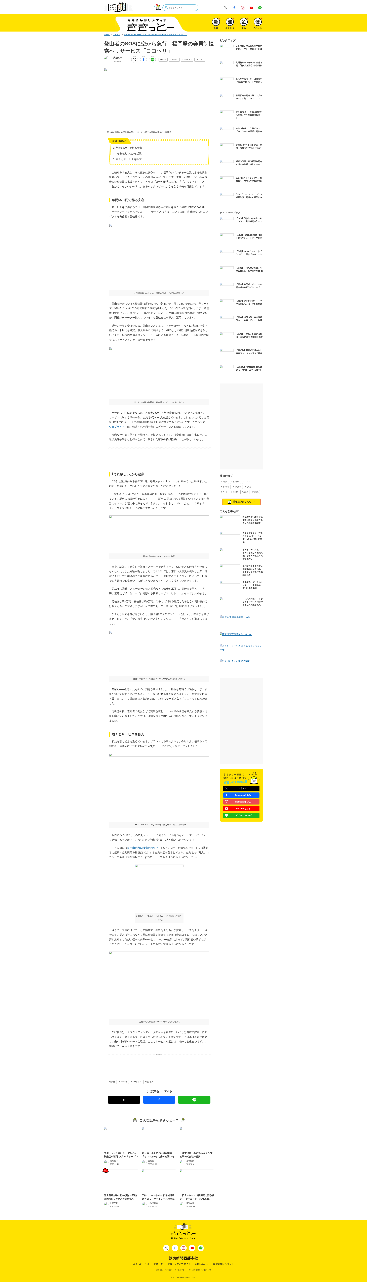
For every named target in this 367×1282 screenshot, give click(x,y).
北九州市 (236, 482)
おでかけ (238, 487)
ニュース (116, 35)
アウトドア (187, 59)
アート (225, 492)
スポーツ (174, 59)
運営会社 (159, 1270)
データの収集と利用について (200, 1270)
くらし (249, 487)
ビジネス (200, 59)
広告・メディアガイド (178, 1264)
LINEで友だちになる (243, 815)
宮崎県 (255, 492)
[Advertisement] (159, 456)
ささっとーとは (141, 1264)
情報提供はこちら (242, 501)
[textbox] (180, 7)
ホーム (107, 35)
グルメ (247, 482)
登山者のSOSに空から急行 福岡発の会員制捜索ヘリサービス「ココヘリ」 (155, 35)
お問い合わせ (202, 1264)
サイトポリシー (180, 1270)
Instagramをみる (243, 802)
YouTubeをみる (243, 808)
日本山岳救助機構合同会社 (142, 847)
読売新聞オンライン (223, 1264)
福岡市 (163, 59)
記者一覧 (158, 1264)
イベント (225, 487)
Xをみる (243, 788)
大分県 (235, 492)
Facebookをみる (243, 795)
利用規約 (168, 1270)
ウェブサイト (117, 426)
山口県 (245, 492)
